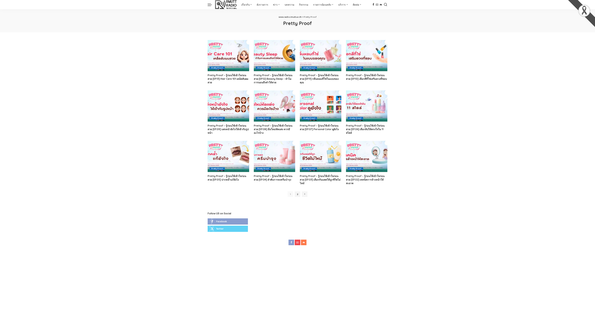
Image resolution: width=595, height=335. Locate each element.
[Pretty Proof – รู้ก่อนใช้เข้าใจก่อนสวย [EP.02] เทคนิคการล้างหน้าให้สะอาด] (367, 156)
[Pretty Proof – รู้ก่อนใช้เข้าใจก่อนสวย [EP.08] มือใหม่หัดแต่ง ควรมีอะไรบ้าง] (274, 106)
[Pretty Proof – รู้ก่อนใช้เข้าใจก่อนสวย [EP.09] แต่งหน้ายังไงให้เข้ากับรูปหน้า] (228, 106)
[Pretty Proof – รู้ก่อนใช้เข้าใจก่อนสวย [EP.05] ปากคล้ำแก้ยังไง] (228, 156)
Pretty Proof (217, 68)
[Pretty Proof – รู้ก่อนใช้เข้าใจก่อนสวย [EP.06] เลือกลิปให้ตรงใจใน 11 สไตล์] (367, 106)
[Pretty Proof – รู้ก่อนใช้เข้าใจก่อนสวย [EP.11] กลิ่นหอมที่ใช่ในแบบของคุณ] (320, 55)
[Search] (385, 4)
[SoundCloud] (380, 4)
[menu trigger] (211, 4)
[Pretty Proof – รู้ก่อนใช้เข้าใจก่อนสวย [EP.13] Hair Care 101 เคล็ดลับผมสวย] (228, 55)
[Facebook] (373, 4)
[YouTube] (377, 4)
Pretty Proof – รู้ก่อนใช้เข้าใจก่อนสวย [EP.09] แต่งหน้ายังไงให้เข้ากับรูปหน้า (228, 129)
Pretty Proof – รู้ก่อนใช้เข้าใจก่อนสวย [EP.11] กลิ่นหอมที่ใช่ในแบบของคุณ (319, 79)
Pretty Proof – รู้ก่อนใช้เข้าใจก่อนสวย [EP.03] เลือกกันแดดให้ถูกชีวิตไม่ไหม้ (320, 179)
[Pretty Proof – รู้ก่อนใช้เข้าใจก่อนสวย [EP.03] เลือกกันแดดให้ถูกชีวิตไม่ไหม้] (320, 156)
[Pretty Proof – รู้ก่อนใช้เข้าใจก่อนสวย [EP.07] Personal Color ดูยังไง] (320, 106)
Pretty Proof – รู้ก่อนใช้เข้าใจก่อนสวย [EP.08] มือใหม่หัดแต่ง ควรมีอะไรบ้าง (273, 129)
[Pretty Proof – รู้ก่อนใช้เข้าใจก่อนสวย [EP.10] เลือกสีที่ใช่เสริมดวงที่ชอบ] (367, 55)
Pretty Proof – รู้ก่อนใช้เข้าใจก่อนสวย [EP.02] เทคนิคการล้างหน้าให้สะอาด (365, 179)
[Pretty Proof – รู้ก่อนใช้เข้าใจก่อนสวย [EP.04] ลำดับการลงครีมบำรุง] (274, 156)
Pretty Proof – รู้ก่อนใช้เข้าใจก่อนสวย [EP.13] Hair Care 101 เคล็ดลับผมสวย (228, 79)
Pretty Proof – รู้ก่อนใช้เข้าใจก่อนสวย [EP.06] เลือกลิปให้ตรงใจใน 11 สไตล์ (365, 129)
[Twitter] (228, 229)
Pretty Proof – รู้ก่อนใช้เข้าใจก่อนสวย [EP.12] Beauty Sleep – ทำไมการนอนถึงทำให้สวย (273, 79)
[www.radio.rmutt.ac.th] (226, 4)
